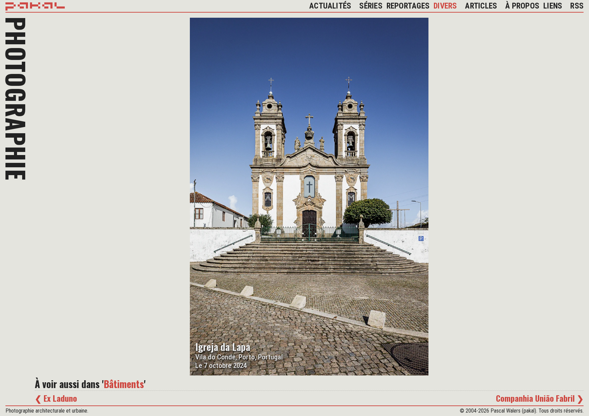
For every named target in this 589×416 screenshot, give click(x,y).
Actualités (330, 6)
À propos (522, 6)
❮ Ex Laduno (56, 398)
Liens (552, 6)
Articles (481, 6)
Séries (370, 6)
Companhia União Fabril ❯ (540, 398)
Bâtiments (124, 384)
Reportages (408, 6)
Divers (445, 6)
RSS (577, 6)
